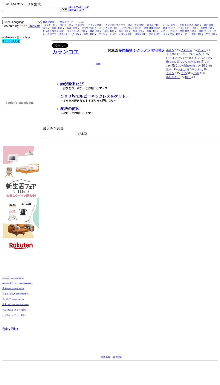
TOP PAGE (11, 41)
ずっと (201, 50)
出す (169, 69)
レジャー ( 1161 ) (169, 31)
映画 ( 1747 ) (153, 25)
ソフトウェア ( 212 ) (132, 28)
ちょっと (200, 57)
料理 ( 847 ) (138, 31)
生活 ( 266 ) (211, 34)
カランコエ (65, 52)
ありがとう (173, 77)
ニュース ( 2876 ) (77, 25)
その (196, 73)
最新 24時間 (49, 22)
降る (169, 61)
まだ (185, 57)
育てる (205, 61)
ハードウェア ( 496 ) (109, 28)
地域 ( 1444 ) (205, 31)
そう (169, 54)
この (184, 73)
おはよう (183, 69)
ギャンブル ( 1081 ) (172, 34)
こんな (170, 73)
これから (186, 50)
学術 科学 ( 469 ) (188, 31)
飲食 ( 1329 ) (58, 28)
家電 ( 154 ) (152, 31)
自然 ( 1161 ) (90, 34)
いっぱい (171, 57)
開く (205, 65)
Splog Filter (10, 328)
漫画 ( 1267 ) (110, 31)
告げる (192, 61)
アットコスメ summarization (15, 294)
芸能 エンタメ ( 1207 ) (190, 25)
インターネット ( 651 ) (55, 25)
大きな (199, 69)
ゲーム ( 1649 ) (169, 25)
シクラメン (142, 50)
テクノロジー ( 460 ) (188, 28)
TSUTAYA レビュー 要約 (14, 310)
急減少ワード (67, 22)
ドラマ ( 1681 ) (89, 28)
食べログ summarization (13, 299)
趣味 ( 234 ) (141, 34)
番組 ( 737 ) (124, 31)
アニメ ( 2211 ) (95, 25)
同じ (188, 77)
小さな (170, 50)
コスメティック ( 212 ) (70, 34)
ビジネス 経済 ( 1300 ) (54, 31)
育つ (179, 61)
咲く (175, 65)
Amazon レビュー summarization (17, 283)
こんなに (198, 54)
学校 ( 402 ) (155, 34)
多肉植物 (126, 50)
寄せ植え (158, 50)
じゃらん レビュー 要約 (13, 315)
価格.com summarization (13, 288)
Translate (34, 26)
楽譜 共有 (105, 357)
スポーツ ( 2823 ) (136, 25)
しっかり (182, 54)
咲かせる (190, 65)
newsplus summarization (13, 278)
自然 (98, 63)
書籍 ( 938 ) (95, 31)
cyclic (81, 22)
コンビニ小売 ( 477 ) (115, 25)
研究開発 (117, 357)
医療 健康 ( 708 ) (152, 28)
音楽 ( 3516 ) (73, 28)
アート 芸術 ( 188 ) (194, 34)
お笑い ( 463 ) (126, 34)
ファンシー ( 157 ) (108, 34)
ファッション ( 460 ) (77, 31)
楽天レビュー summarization (15, 304)
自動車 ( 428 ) (207, 28)
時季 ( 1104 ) (169, 28)
